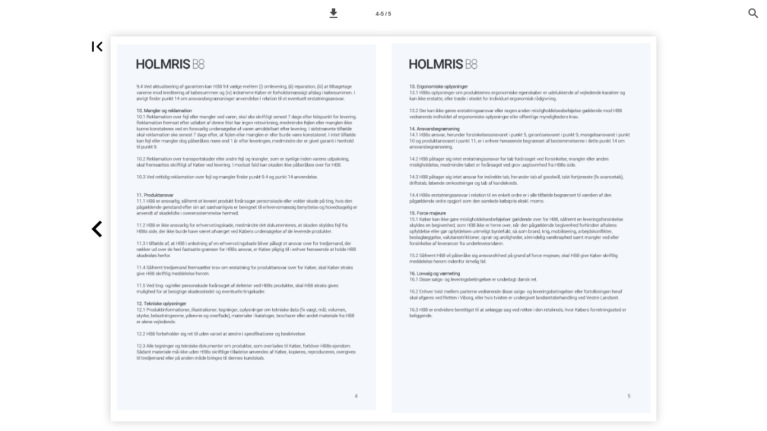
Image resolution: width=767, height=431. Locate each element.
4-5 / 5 (383, 14)
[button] (333, 13)
